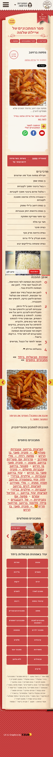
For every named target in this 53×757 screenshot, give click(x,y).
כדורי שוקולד (41, 679)
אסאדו (12, 701)
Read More (34, 272)
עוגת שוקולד (29, 679)
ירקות (16, 581)
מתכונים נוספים (37, 360)
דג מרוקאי (45, 696)
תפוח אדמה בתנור (15, 684)
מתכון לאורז (38, 591)
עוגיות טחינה (29, 690)
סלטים (16, 640)
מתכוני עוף (16, 649)
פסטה (34, 158)
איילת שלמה (30, 59)
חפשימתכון (12, 21)
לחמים (17, 591)
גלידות (17, 572)
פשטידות (38, 649)
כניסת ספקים (22, 676)
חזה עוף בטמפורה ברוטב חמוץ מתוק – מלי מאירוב (28, 481)
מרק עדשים (24, 696)
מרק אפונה (22, 687)
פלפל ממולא (13, 696)
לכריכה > (42, 41)
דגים (38, 581)
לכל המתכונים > (27, 41)
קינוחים (37, 640)
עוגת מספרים (33, 687)
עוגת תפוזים (28, 682)
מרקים (38, 669)
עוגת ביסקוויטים (30, 684)
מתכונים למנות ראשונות (37, 621)
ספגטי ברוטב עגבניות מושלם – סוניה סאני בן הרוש (27, 469)
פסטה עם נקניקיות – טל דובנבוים (28, 498)
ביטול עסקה (34, 676)
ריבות (16, 601)
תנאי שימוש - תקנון (38, 701)
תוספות (17, 630)
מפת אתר (45, 676)
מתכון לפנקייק (16, 679)
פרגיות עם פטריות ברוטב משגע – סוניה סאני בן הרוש (26, 462)
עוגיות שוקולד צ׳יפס (37, 693)
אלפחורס (23, 693)
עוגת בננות (41, 690)
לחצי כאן (42, 119)
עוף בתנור (35, 696)
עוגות (37, 562)
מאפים (38, 572)
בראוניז (15, 693)
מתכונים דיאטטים (16, 620)
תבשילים (38, 659)
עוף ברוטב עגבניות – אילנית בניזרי (26, 474)
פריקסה (13, 687)
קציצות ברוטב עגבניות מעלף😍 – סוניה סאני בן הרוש (27, 452)
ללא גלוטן (17, 659)
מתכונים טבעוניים (17, 610)
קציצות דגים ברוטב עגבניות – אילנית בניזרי (28, 488)
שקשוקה (44, 687)
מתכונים (11, 676)
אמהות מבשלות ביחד (33, 357)
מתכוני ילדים (37, 630)
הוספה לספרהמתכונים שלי (32, 126)
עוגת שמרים (44, 684)
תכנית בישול (22, 701)
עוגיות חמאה (17, 690)
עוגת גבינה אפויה (34, 698)
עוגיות (17, 562)
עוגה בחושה (16, 682)
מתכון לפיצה (40, 682)
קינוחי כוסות (37, 601)
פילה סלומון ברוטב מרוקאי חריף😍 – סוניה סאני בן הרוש (26, 506)
